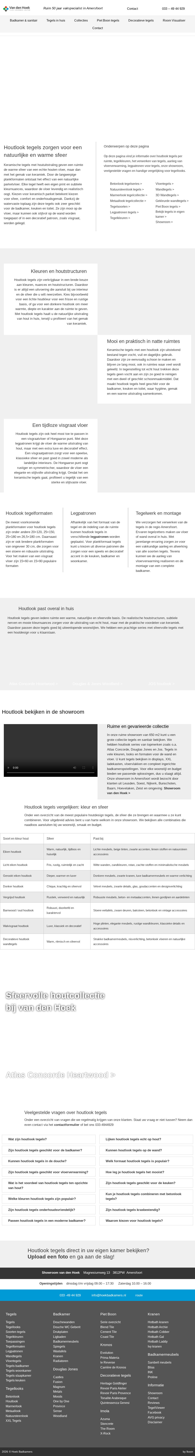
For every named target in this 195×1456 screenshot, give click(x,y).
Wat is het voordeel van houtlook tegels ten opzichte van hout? (48, 1185)
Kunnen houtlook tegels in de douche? (37, 1161)
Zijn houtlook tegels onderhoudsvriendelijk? (41, 1210)
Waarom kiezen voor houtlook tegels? (134, 1220)
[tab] (48, 1139)
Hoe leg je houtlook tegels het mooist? (135, 1172)
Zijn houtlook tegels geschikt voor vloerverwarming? (48, 1172)
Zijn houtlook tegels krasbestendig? (133, 1210)
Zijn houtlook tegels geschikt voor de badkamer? (45, 1150)
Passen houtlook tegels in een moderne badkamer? (47, 1220)
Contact (97, 28)
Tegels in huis (55, 20)
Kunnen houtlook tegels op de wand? (134, 1150)
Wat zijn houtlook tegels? (27, 1139)
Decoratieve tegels (141, 20)
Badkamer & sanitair (23, 20)
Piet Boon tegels (108, 20)
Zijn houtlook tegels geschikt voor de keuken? (140, 1183)
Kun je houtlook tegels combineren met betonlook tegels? (143, 1196)
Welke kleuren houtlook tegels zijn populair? (42, 1199)
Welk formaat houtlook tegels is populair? (137, 1161)
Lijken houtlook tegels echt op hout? (133, 1139)
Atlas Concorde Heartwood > (60, 1074)
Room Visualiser (174, 20)
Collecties (81, 20)
